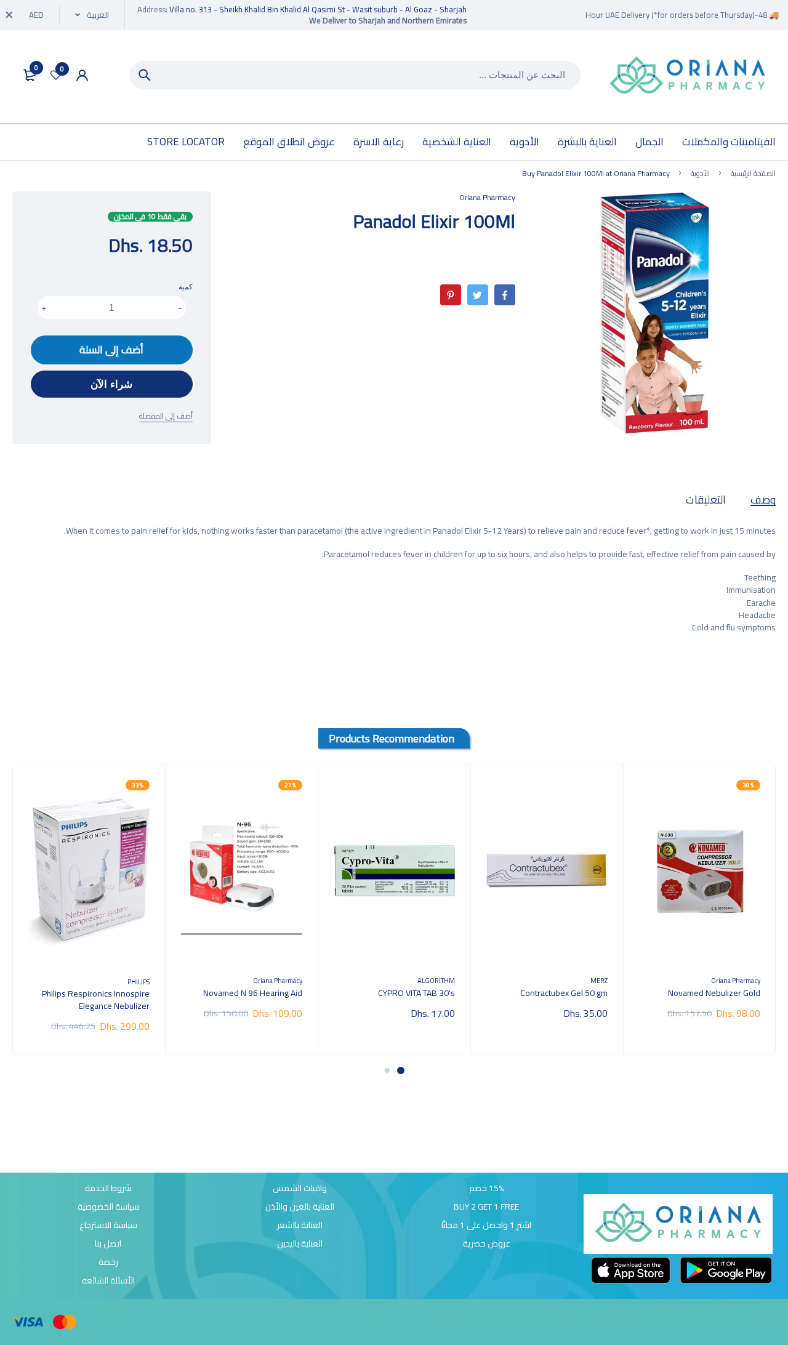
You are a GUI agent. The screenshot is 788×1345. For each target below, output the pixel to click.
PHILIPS (138, 981)
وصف (763, 499)
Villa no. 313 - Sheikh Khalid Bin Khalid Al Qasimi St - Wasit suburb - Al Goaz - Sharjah (318, 9)
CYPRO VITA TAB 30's (416, 993)
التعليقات (706, 499)
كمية (186, 287)
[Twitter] (477, 294)
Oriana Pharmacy (487, 197)
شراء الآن (111, 384)
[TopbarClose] (9, 15)
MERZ (599, 980)
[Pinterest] (450, 294)
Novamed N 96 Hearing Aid (252, 993)
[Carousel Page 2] (387, 1070)
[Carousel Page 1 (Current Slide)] (400, 1070)
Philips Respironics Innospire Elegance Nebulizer (96, 1000)
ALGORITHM (436, 980)
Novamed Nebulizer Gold (714, 993)
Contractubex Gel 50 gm (564, 993)
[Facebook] (504, 294)
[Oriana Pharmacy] (687, 77)
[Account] (82, 75)
